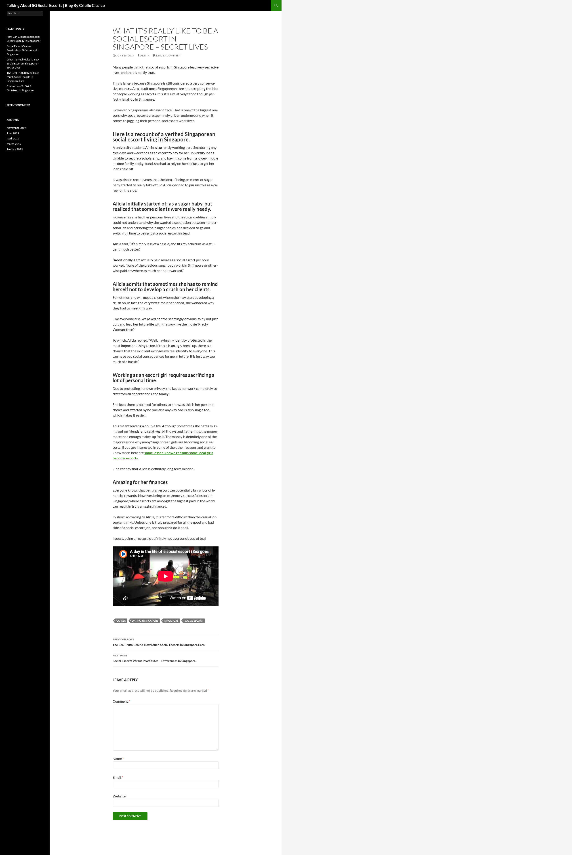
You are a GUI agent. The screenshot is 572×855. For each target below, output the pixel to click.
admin (144, 55)
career (121, 620)
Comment (121, 701)
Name (118, 758)
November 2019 (16, 127)
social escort (194, 620)
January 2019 (15, 149)
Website (119, 796)
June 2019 (13, 133)
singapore (171, 620)
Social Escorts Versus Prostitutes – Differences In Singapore (154, 658)
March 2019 (14, 143)
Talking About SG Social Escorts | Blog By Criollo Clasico (56, 5)
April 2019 (13, 138)
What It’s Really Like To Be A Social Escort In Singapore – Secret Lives (23, 63)
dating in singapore (145, 620)
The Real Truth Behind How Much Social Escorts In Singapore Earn (159, 642)
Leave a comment (168, 55)
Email (118, 777)
